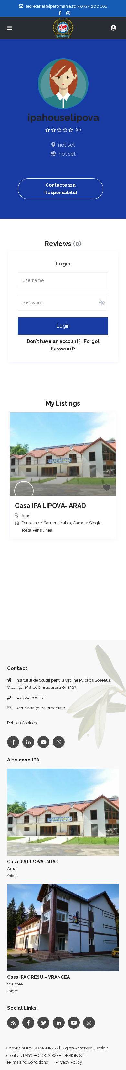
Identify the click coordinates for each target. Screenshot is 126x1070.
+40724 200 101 (31, 697)
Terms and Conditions (27, 1062)
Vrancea (15, 984)
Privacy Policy (68, 1062)
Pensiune (30, 522)
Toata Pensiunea (36, 530)
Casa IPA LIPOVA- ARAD (50, 505)
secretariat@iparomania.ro (41, 708)
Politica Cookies (22, 722)
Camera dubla (57, 522)
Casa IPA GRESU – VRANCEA (38, 977)
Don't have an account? (53, 341)
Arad (26, 515)
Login (63, 326)
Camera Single (87, 522)
